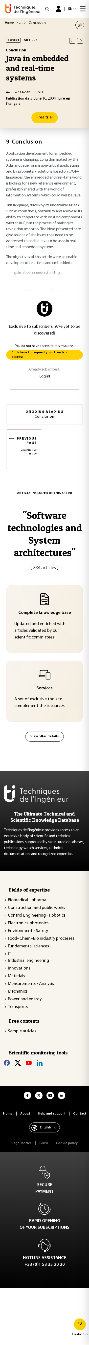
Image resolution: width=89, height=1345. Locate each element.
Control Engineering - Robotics (36, 915)
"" (44, 534)
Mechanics (17, 991)
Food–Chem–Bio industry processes (41, 938)
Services (44, 688)
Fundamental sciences (28, 946)
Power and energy (25, 999)
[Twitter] (18, 1063)
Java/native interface (27, 446)
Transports (18, 1007)
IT (9, 954)
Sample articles (22, 1031)
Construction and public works (36, 908)
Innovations (19, 968)
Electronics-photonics (28, 923)
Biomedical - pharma (27, 900)
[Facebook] (7, 1063)
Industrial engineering (28, 961)
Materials (16, 976)
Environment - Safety (28, 931)
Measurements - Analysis (31, 984)
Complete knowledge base (44, 613)
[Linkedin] (40, 1063)
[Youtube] (29, 1063)
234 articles (44, 567)
